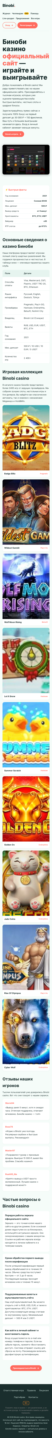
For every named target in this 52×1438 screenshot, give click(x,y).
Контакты (33, 1397)
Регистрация (26, 25)
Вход (7, 25)
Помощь (35, 13)
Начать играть (11, 134)
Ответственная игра (13, 1390)
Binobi (9, 5)
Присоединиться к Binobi (24, 1368)
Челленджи (20, 13)
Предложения (22, 18)
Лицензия (44, 1390)
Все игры (35, 18)
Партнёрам (19, 1397)
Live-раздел (8, 18)
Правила (31, 1390)
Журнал (6, 13)
